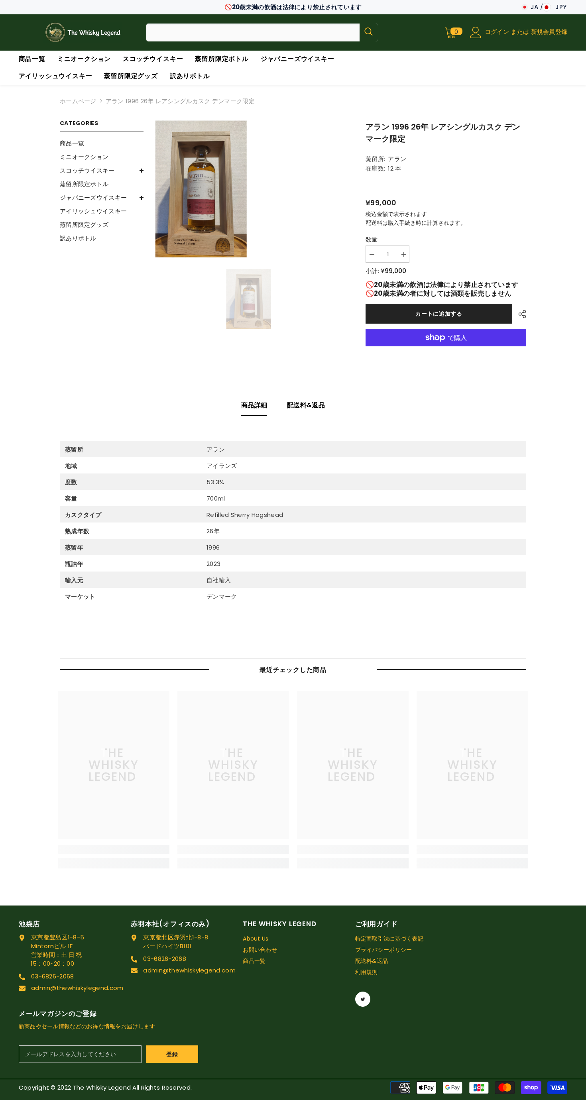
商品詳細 (254, 405)
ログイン (498, 32)
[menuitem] (102, 143)
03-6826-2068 (52, 976)
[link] (113, 849)
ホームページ (78, 101)
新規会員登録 (549, 32)
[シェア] (519, 314)
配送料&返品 (306, 405)
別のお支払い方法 (446, 350)
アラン (397, 159)
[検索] (262, 32)
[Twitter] (362, 999)
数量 (372, 239)
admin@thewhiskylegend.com (77, 988)
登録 (172, 1054)
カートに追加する (438, 314)
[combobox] (253, 32)
